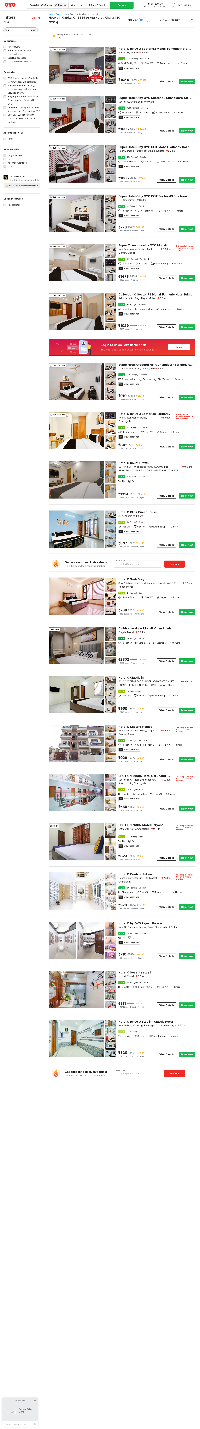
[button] (36, 17)
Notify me (174, 564)
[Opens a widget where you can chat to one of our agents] (20, 1412)
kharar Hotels (61, 14)
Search (122, 5)
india (51, 14)
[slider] (5, 27)
